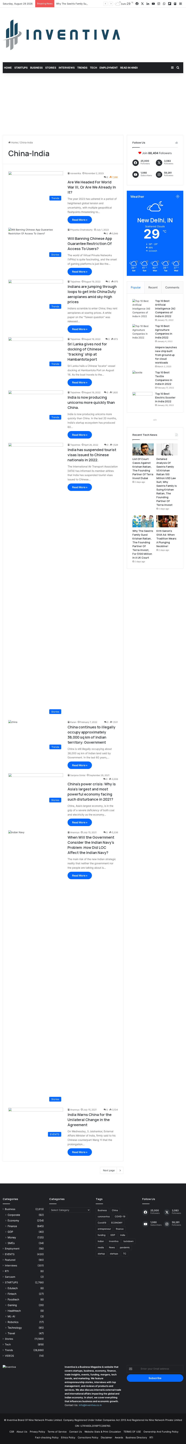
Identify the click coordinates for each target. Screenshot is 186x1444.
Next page (109, 1170)
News (112, 1247)
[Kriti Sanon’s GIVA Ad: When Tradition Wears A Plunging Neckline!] (167, 521)
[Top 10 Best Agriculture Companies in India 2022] (142, 332)
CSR (11, 1431)
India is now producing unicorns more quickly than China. (91, 402)
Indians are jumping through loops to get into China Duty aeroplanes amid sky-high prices (92, 294)
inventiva (113, 1241)
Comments (172, 287)
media (101, 1247)
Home (8, 67)
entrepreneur (104, 1228)
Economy (13, 1220)
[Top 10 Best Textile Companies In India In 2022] (142, 377)
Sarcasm (10, 1276)
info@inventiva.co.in (90, 1405)
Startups (21, 67)
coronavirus (104, 1216)
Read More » (79, 219)
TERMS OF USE (132, 1431)
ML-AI (11, 1316)
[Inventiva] (61, 35)
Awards (119, 1437)
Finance (12, 1226)
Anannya (74, 832)
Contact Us (75, 1431)
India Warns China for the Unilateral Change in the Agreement (90, 1119)
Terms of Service (57, 1431)
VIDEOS (9, 1355)
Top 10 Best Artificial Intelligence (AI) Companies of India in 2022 (165, 308)
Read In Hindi (129, 67)
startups (114, 1253)
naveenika (75, 173)
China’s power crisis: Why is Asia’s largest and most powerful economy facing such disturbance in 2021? (92, 791)
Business (36, 67)
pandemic (125, 1247)
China (115, 1210)
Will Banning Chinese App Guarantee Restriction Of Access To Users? (90, 243)
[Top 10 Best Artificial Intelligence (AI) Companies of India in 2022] (142, 308)
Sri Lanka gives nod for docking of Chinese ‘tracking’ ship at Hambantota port (87, 352)
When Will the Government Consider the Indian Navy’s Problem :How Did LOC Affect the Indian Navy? (91, 845)
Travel (11, 1333)
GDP (10, 1231)
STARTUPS (11, 1282)
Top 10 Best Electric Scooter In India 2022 (165, 397)
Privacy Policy (37, 1431)
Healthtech (14, 1310)
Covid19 (102, 1222)
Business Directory (136, 1437)
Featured (10, 1259)
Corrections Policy (88, 1437)
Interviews (67, 67)
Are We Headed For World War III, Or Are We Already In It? (92, 187)
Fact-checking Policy (46, 1437)
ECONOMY (116, 1222)
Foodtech (13, 1299)
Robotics (13, 1322)
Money (12, 1237)
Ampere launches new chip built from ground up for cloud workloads (166, 355)
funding (101, 1235)
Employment (109, 67)
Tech (93, 67)
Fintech (12, 1293)
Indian (101, 1241)
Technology (15, 1327)
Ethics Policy (68, 1437)
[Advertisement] (93, 104)
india (122, 1235)
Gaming (12, 1305)
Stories (50, 67)
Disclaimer (106, 1437)
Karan (73, 722)
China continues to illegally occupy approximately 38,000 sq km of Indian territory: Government (91, 735)
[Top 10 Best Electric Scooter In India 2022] (142, 399)
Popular (136, 287)
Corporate (14, 1214)
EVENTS (10, 1254)
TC (124, 1253)
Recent (152, 287)
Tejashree (75, 281)
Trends (82, 67)
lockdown (129, 1241)
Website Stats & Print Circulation (102, 1431)
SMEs (11, 1243)
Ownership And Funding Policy (160, 1431)
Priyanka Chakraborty (81, 229)
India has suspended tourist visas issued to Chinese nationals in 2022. (92, 454)
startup (101, 1253)
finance (120, 1228)
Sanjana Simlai (77, 775)
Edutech (13, 1288)
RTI (7, 1271)
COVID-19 (120, 1216)
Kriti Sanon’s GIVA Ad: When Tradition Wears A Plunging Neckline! (166, 538)
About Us (22, 1431)
